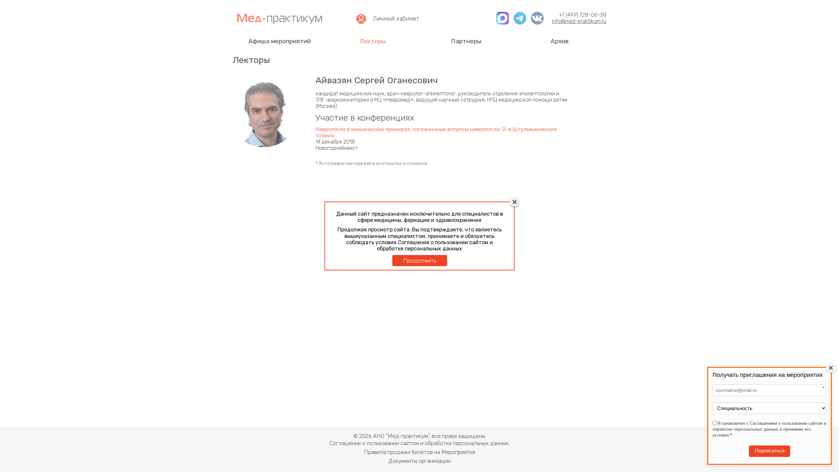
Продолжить (419, 260)
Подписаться (770, 451)
